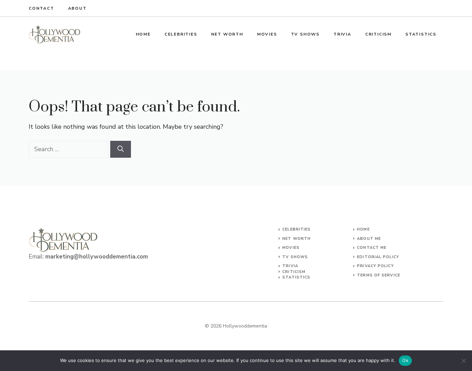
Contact (41, 8)
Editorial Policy (378, 257)
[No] (463, 360)
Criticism (378, 34)
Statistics (420, 34)
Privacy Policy (375, 266)
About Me (369, 238)
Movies (267, 34)
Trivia (342, 34)
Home (143, 34)
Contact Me (371, 247)
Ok (405, 360)
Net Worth (227, 34)
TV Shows (305, 34)
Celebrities (180, 34)
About (77, 8)
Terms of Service (378, 275)
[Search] (120, 149)
